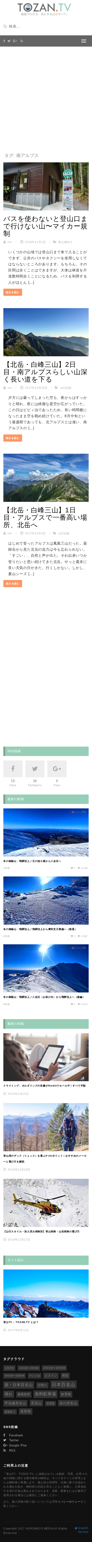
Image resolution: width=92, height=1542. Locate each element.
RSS (12, 1450)
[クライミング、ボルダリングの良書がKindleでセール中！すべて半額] (46, 1057)
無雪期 (66, 1394)
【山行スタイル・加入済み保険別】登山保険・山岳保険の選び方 (41, 1231)
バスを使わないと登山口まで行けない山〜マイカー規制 (45, 226)
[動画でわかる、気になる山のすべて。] (44, 9)
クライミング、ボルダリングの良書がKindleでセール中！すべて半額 (44, 1085)
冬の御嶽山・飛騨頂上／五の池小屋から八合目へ (32, 861)
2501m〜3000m (54, 1368)
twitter (13, 1440)
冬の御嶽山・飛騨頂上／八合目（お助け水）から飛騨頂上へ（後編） (44, 997)
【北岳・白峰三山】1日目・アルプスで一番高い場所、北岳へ (45, 517)
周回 (65, 1375)
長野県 (25, 1411)
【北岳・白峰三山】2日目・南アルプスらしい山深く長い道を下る (45, 372)
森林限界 (24, 1394)
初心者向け (65, 242)
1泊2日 (9, 1368)
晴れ (9, 1394)
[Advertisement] (46, 99)
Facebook (15, 1435)
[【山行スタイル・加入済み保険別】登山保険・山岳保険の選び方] (46, 1203)
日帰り (42, 1385)
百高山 (36, 1403)
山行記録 (65, 387)
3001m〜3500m (14, 1375)
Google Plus (17, 1445)
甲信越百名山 (15, 1403)
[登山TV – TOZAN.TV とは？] (46, 1293)
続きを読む (12, 292)
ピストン (51, 1375)
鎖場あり (10, 1411)
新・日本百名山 (19, 1385)
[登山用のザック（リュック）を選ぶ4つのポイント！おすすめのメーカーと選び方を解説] (46, 1127)
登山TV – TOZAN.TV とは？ (21, 1322)
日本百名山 (63, 1384)
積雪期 (50, 1403)
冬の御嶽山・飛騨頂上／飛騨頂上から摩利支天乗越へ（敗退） (40, 929)
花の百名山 (68, 1403)
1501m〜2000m (29, 1368)
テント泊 (34, 1375)
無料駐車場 (45, 1394)
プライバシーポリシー (66, 1501)
